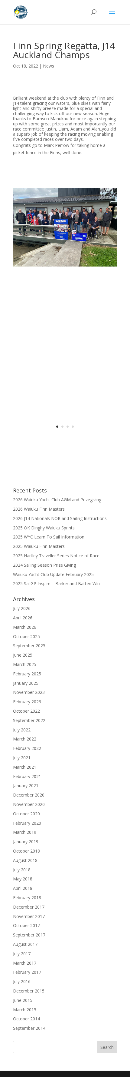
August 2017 (25, 944)
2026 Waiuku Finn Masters (39, 509)
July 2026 (22, 608)
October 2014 (26, 1019)
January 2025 (25, 683)
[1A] (65, 280)
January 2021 (25, 785)
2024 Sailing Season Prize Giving (44, 565)
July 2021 (22, 758)
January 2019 (25, 841)
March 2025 (24, 664)
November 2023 (29, 692)
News (48, 66)
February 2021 (27, 776)
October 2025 (26, 636)
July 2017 (22, 953)
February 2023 (27, 701)
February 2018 (27, 897)
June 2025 (22, 655)
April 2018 (22, 888)
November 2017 (29, 916)
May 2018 (22, 879)
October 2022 (26, 711)
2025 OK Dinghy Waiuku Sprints (44, 528)
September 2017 (29, 935)
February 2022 (27, 748)
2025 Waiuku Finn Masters (39, 546)
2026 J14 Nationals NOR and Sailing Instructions (60, 518)
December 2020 (28, 795)
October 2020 (26, 814)
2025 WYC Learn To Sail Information (48, 537)
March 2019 (24, 832)
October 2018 (26, 851)
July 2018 (22, 870)
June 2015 (22, 1000)
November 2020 (29, 804)
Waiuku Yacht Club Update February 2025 (53, 574)
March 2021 (24, 767)
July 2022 (22, 730)
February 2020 (27, 823)
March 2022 (24, 739)
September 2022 (29, 720)
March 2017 (24, 963)
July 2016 (22, 981)
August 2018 (25, 860)
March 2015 (24, 1009)
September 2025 (29, 645)
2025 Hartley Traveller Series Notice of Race (56, 555)
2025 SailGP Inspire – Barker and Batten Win (56, 583)
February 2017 (27, 972)
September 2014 (29, 1028)
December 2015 (28, 991)
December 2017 (28, 907)
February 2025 (27, 674)
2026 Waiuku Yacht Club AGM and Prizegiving (57, 499)
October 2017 (26, 925)
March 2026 (24, 627)
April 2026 (22, 618)
